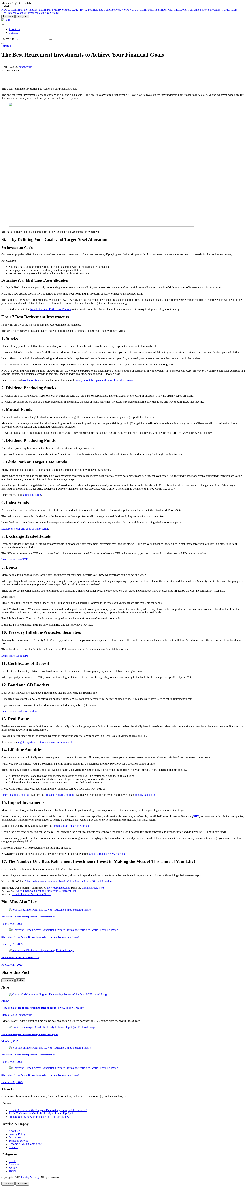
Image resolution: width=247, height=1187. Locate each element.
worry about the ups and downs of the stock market (105, 380)
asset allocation (31, 380)
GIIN (196, 816)
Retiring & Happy (30, 1177)
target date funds (31, 494)
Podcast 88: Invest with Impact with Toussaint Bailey (176, 9)
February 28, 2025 (12, 923)
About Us (14, 29)
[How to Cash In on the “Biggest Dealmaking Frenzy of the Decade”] (58, 994)
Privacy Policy (17, 1134)
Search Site (7, 38)
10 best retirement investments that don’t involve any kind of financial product (68, 881)
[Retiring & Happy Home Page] (5, 19)
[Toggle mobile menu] (2, 24)
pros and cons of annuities (59, 794)
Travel (12, 1170)
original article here (93, 887)
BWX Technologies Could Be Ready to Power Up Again (113, 9)
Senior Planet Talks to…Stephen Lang (20, 957)
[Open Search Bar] (2, 43)
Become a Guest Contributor (25, 1143)
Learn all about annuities (15, 794)
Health (12, 1161)
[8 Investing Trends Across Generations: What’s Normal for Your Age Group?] (63, 929)
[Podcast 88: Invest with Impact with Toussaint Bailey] (50, 909)
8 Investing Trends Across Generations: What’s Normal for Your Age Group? (40, 937)
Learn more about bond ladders (19, 711)
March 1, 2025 (9, 1014)
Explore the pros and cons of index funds (24, 528)
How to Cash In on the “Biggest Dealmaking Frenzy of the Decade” (40, 9)
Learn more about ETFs (15, 559)
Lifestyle (6, 45)
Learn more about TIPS (14, 655)
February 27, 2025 (12, 964)
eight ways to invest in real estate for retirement (45, 742)
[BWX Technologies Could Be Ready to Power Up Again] (52, 1027)
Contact (13, 32)
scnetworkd (25, 66)
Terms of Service (18, 1140)
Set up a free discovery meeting (107, 853)
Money (5, 1000)
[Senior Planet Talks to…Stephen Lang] (41, 950)
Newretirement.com (58, 887)
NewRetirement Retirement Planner (50, 309)
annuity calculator (145, 794)
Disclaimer (15, 1137)
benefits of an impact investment (71, 825)
